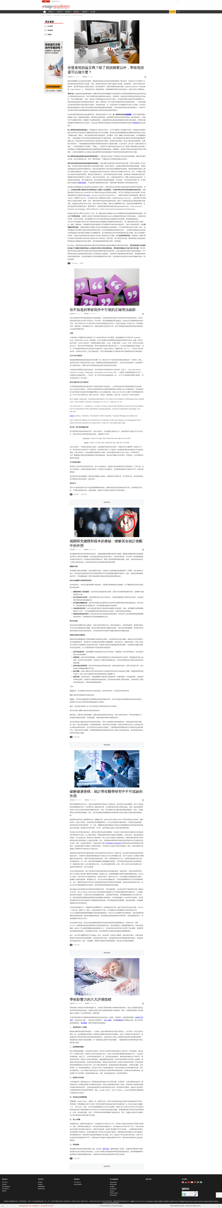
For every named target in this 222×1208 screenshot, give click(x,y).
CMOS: (72, 416)
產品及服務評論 (78, 1184)
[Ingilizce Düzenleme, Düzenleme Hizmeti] (195, 1182)
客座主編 (106, 1149)
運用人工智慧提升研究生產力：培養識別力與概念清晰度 (66, 1)
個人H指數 (107, 1020)
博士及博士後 (77, 1182)
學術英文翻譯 (113, 1195)
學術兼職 (84, 1023)
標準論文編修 (113, 1184)
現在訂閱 (172, 11)
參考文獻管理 (5, 1188)
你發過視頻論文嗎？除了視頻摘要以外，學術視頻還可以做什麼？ (36, 1206)
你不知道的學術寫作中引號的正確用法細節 (110, 1206)
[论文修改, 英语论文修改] (189, 1182)
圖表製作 (4, 1191)
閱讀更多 (133, 1201)
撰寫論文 (50, 11)
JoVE (88, 195)
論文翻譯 (112, 1186)
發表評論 (107, 502)
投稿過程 (40, 1184)
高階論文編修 (113, 1182)
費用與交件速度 (114, 1193)
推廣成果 (67, 11)
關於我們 (148, 1179)
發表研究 (59, 11)
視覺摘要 (81, 263)
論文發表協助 (113, 1188)
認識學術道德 (41, 1188)
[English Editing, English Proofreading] (183, 1182)
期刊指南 (4, 1184)
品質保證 (112, 1191)
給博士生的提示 (75, 263)
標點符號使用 (76, 494)
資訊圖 (49, 34)
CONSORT (117, 843)
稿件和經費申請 (6, 1186)
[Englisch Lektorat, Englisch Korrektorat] (186, 1182)
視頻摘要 (128, 114)
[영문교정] (201, 1182)
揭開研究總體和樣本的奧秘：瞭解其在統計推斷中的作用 (185, 1206)
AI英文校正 (166, 1201)
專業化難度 (82, 183)
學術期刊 (136, 123)
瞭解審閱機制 (41, 1186)
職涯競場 (76, 11)
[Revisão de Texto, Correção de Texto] (198, 1182)
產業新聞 (84, 11)
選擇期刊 (40, 1182)
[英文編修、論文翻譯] (192, 1182)
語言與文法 (5, 1182)
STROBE (109, 843)
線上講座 (92, 11)
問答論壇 (50, 30)
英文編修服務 (114, 1179)
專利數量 (119, 1020)
